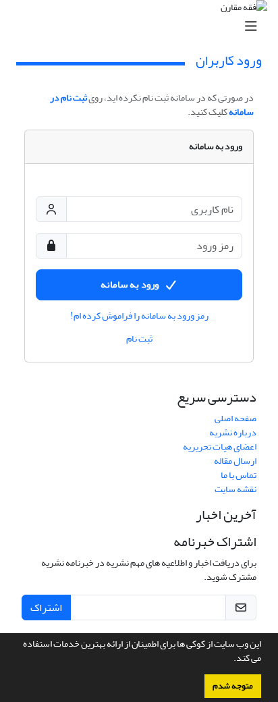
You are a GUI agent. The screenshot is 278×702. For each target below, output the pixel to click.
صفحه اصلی (235, 418)
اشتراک (46, 607)
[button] (230, 659)
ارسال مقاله (235, 461)
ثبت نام (139, 338)
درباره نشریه (232, 432)
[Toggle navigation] (143, 26)
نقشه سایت (235, 489)
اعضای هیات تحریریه (219, 446)
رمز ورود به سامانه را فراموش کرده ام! (139, 315)
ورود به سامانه (130, 284)
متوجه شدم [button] (233, 686)
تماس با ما (238, 475)
